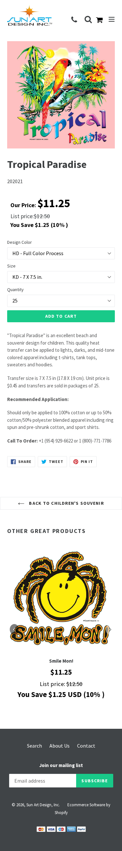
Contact (86, 745)
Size (11, 266)
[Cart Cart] (100, 20)
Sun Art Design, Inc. (43, 805)
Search (34, 745)
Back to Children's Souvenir (66, 503)
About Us (59, 745)
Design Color (19, 242)
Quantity (15, 289)
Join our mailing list (61, 765)
